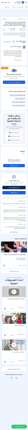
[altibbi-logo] (19, 2)
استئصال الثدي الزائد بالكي (19, 105)
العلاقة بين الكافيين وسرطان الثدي (16, 299)
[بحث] (9, 2)
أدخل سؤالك (14, 192)
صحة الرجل (14, 7)
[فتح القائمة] (25, 2)
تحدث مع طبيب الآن (14, 187)
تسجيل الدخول (4, 2)
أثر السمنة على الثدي (20, 98)
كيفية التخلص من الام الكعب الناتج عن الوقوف (14, 254)
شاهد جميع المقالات (14, 271)
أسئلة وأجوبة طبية (20, 7)
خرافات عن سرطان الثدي (19, 352)
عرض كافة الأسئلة (14, 232)
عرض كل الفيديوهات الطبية (14, 369)
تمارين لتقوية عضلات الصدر (18, 102)
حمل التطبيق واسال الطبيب (15, 82)
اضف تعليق (13, 165)
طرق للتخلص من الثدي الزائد (16, 95)
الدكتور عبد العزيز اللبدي (16, 46)
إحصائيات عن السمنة (19, 325)
